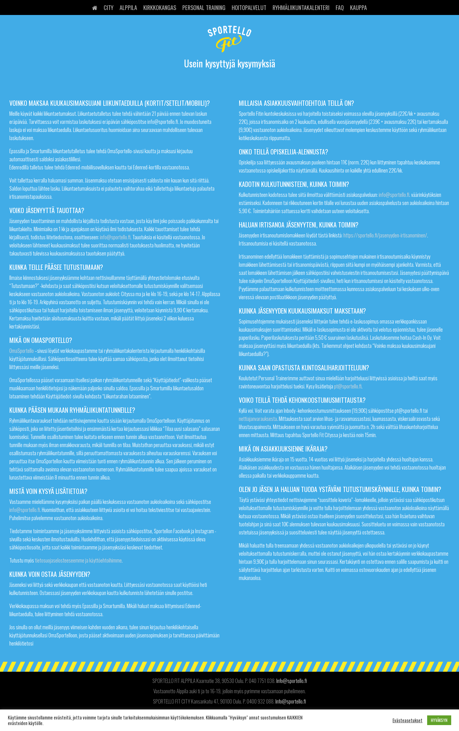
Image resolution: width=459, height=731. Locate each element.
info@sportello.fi (115, 237)
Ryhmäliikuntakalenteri (301, 7)
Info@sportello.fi (291, 681)
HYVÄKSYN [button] (439, 720)
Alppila (128, 7)
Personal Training (203, 7)
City (108, 7)
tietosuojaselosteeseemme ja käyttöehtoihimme (78, 560)
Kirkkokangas (159, 7)
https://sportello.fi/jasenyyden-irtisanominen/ (385, 235)
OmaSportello (21, 350)
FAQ (340, 7)
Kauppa (358, 7)
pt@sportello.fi (348, 386)
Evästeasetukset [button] (407, 720)
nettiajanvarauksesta (258, 418)
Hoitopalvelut (249, 7)
